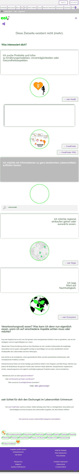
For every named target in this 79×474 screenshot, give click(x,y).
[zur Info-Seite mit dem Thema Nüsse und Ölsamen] (38, 438)
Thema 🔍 (63, 2)
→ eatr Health (70, 99)
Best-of (18, 7)
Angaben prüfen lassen (18, 449)
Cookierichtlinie (60, 467)
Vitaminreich (59, 7)
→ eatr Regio (70, 263)
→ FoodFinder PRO (67, 152)
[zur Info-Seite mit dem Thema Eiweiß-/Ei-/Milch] (3, 434)
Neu (22, 7)
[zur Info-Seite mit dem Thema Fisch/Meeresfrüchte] (14, 434)
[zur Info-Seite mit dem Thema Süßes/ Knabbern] (8, 443)
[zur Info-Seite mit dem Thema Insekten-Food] (52, 438)
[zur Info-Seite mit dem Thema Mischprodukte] (64, 438)
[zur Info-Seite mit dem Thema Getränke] (72, 434)
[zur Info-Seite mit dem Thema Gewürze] (14, 438)
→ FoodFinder (70, 146)
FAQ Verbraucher (61, 453)
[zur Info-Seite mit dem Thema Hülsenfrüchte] (24, 438)
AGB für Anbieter (60, 450)
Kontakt (56, 461)
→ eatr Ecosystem (68, 317)
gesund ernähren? (27, 375)
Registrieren (22, 11)
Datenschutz (60, 464)
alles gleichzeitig (41, 386)
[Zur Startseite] (2, 11)
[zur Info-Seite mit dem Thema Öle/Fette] (5, 438)
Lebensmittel (12, 207)
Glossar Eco (18, 461)
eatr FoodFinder (13, 407)
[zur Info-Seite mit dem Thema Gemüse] (48, 434)
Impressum (64, 461)
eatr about (18, 455)
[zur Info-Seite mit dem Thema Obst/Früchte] (39, 434)
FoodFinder (3, 7)
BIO (25, 7)
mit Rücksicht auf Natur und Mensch (21, 379)
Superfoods (67, 7)
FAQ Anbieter (60, 456)
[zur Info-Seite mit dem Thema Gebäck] (56, 434)
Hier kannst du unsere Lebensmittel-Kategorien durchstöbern (39, 419)
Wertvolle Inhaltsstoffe (49, 7)
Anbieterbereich (18, 452)
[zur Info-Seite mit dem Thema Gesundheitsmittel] (18, 443)
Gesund (39, 7)
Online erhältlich (32, 7)
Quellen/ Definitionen (18, 467)
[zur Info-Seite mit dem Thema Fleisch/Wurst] (28, 434)
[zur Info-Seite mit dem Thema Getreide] (64, 434)
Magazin (18, 464)
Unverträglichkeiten (25, 382)
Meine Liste (8, 11)
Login (15, 11)
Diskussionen (11, 7)
